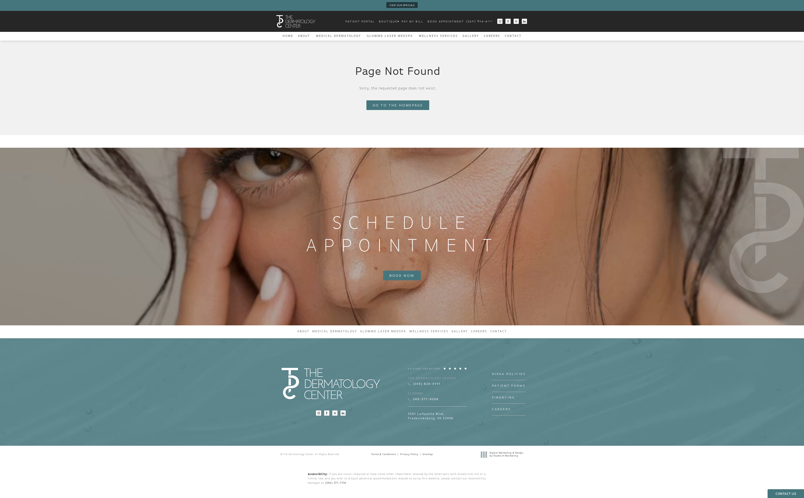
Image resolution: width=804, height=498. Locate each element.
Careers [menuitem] (492, 36)
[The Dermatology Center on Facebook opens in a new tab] (508, 21)
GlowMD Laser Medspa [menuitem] (390, 36)
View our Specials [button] (401, 5)
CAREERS (501, 409)
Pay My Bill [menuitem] (412, 21)
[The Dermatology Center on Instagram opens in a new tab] (499, 21)
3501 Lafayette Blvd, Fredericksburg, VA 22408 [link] (430, 416)
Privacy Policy (409, 454)
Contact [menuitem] (513, 36)
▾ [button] (398, 21)
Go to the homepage (398, 105)
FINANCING (503, 397)
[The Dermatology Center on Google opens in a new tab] (516, 21)
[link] (479, 21)
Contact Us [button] (786, 494)
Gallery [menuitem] (471, 36)
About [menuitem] (304, 36)
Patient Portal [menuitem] (360, 21)
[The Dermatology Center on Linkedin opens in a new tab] (524, 21)
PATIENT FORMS (509, 386)
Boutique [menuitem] (388, 21)
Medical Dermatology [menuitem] (338, 36)
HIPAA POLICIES (509, 374)
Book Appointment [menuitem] (446, 21)
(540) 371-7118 (335, 483)
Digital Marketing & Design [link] (506, 454)
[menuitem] (499, 21)
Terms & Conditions (383, 454)
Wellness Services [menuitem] (438, 36)
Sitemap (428, 454)
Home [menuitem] (288, 36)
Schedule (402, 235)
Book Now (402, 275)
